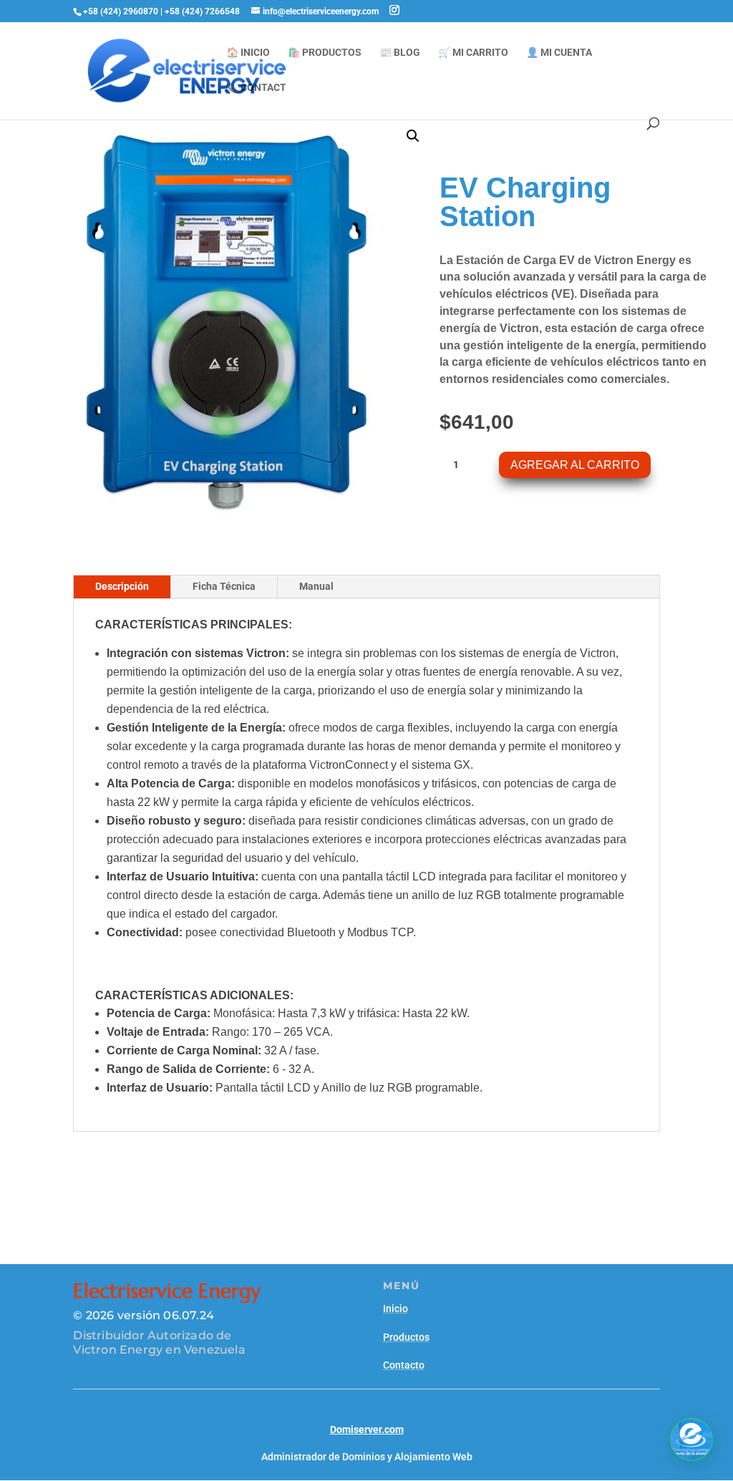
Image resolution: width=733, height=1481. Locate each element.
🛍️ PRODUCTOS (324, 52)
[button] (413, 136)
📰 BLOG (399, 52)
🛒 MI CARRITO (473, 52)
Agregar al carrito (574, 465)
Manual (316, 586)
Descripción (122, 586)
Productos (406, 1337)
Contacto (403, 1365)
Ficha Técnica (224, 586)
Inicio (395, 1308)
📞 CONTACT (256, 87)
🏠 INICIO (248, 52)
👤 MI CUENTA (559, 52)
